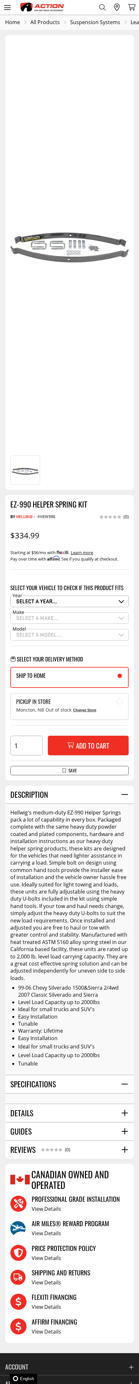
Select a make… (37, 618)
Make (18, 612)
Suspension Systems (95, 22)
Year (17, 595)
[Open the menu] (7, 7)
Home (12, 22)
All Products (45, 22)
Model (19, 629)
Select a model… (38, 634)
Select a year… (36, 601)
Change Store (84, 710)
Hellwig (24, 516)
